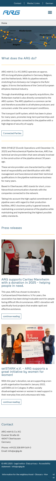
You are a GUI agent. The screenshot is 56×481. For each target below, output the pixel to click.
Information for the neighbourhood (17, 474)
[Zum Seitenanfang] (50, 476)
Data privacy (31, 463)
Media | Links (33, 3)
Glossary (39, 474)
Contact (17, 3)
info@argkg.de (15, 450)
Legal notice (19, 463)
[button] (50, 12)
